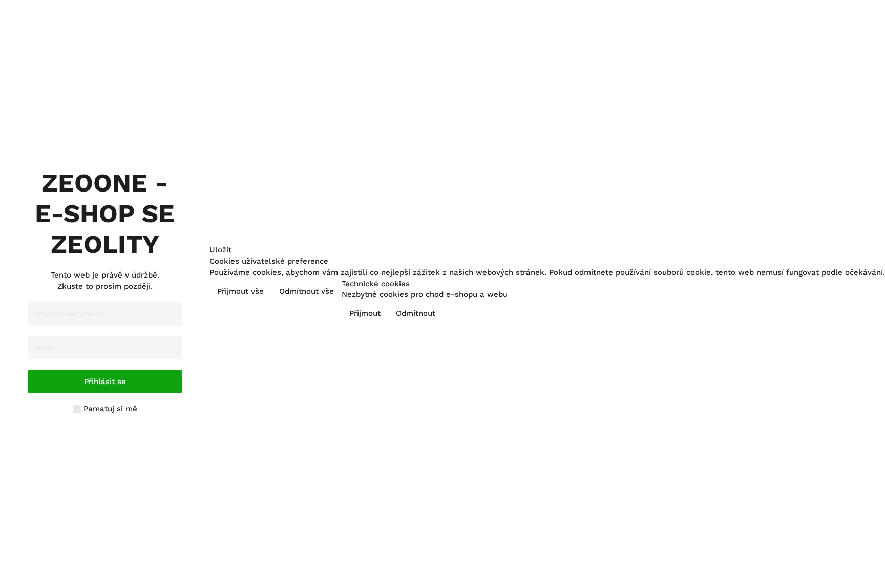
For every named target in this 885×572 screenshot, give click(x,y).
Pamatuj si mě (109, 408)
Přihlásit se (105, 381)
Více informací (849, 292)
